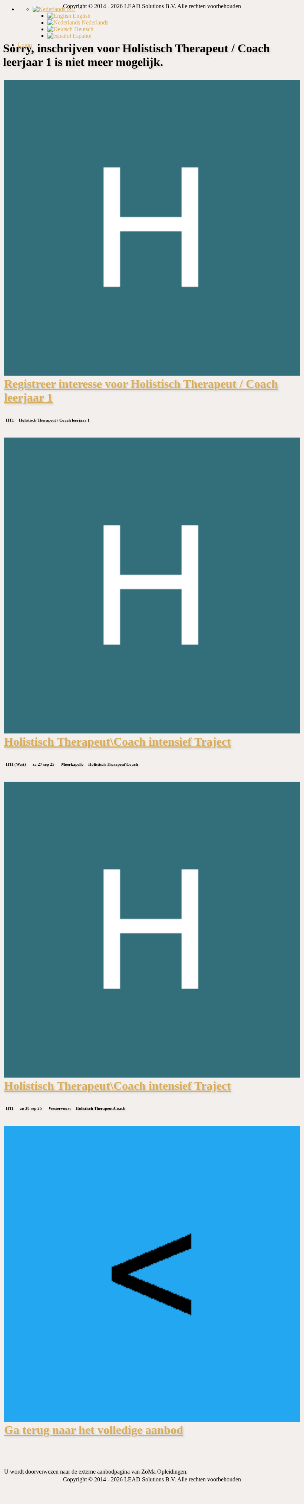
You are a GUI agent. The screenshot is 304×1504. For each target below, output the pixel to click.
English (80, 16)
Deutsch (83, 29)
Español (81, 36)
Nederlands (94, 22)
